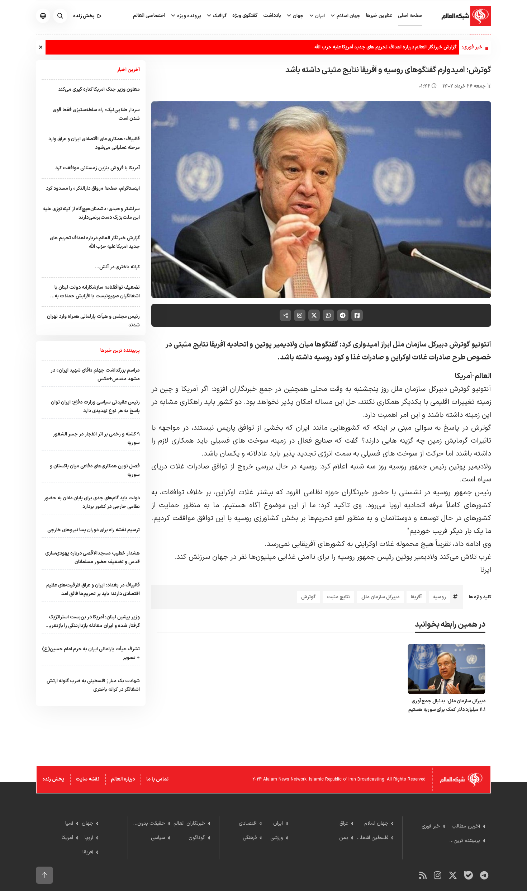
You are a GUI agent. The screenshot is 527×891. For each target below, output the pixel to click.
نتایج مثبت (338, 597)
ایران (319, 16)
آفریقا (416, 597)
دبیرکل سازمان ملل (380, 597)
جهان (298, 16)
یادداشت (272, 15)
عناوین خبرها (379, 15)
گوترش (308, 597)
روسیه (439, 597)
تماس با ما (157, 779)
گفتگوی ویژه (244, 15)
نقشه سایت (87, 779)
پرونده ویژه (188, 16)
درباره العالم (123, 779)
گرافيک (219, 16)
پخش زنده (53, 779)
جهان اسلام (348, 16)
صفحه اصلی (410, 15)
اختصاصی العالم (149, 15)
